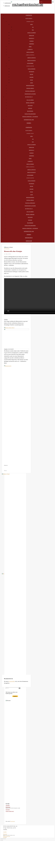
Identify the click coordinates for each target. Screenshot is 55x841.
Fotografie (31, 71)
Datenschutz (8, 3)
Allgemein (6, 248)
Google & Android (31, 32)
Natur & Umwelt (30, 88)
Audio (31, 82)
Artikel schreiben (30, 102)
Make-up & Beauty (31, 60)
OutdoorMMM (30, 63)
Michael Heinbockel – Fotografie (30, 116)
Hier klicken (12, 821)
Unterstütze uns (29, 119)
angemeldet (12, 681)
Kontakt (30, 108)
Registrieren (30, 222)
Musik (31, 191)
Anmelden (8, 805)
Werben (29, 123)
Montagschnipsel (30, 85)
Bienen (5, 470)
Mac (33, 141)
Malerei (31, 77)
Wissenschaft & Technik (30, 93)
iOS (33, 27)
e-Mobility (30, 49)
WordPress (31, 43)
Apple (31, 24)
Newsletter (8, 809)
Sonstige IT (31, 38)
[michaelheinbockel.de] (27, 4)
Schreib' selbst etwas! (10, 811)
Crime (30, 46)
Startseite (29, 15)
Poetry (31, 74)
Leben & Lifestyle (31, 57)
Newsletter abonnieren (30, 113)
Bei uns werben (30, 211)
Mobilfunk (31, 35)
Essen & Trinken (30, 52)
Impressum (7, 5)
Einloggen (30, 105)
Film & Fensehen (31, 68)
